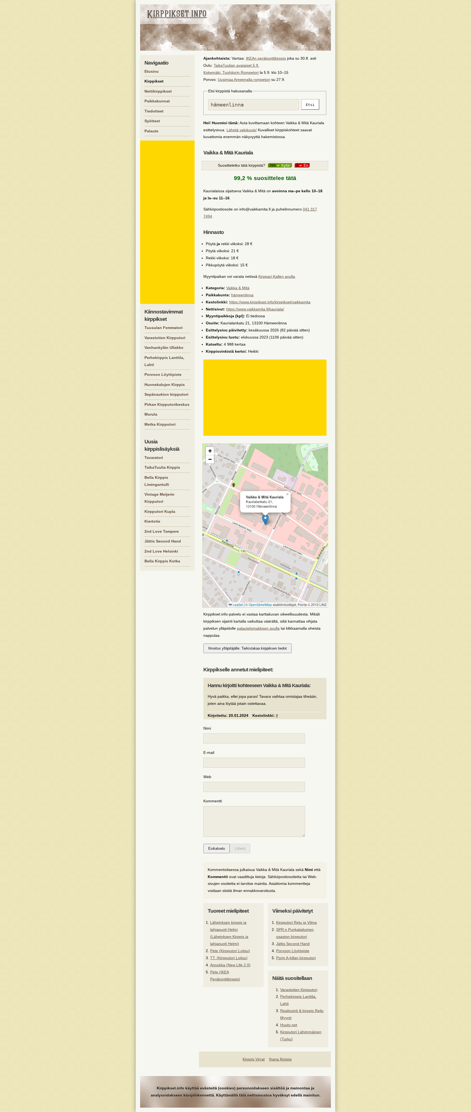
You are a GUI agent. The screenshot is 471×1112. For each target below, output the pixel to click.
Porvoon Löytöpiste (292, 951)
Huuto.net (288, 1025)
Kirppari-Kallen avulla (276, 276)
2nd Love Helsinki (161, 551)
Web (207, 777)
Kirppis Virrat (254, 1059)
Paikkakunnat (157, 101)
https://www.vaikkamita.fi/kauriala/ (255, 309)
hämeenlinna (242, 295)
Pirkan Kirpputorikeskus (166, 404)
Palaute (151, 131)
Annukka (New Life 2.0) (230, 965)
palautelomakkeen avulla (258, 628)
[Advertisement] (265, 398)
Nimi (207, 728)
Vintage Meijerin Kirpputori (159, 498)
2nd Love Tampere (161, 531)
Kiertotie (152, 521)
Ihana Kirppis (280, 1059)
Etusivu (151, 71)
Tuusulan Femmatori (163, 327)
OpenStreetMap (260, 604)
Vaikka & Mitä (237, 288)
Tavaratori (153, 457)
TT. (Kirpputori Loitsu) (228, 958)
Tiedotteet (154, 111)
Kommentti (212, 801)
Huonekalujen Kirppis (164, 384)
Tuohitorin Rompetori (240, 72)
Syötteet (152, 121)
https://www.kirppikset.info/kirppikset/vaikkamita (269, 302)
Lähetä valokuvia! (242, 130)
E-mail (208, 752)
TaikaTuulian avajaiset (233, 65)
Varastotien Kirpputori (298, 990)
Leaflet (237, 604)
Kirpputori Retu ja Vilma (296, 922)
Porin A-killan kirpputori (296, 958)
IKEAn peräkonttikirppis (266, 58)
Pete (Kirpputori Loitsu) (230, 951)
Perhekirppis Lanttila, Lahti (164, 361)
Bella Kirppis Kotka (162, 561)
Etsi (310, 105)
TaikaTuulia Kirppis (162, 467)
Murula (150, 414)
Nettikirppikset (158, 91)
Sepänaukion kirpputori (166, 394)
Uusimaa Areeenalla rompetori (244, 79)
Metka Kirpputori (160, 424)
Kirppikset (154, 81)
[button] (265, 519)
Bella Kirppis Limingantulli (156, 481)
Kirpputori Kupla (159, 511)
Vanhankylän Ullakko (163, 347)
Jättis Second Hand (293, 944)
